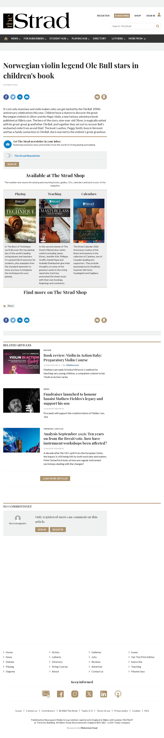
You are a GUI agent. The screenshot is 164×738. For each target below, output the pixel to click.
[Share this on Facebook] (6, 97)
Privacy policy (121, 710)
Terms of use (103, 710)
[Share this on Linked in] (20, 97)
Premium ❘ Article (53, 429)
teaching (48, 182)
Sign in (64, 90)
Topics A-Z (87, 710)
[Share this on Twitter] (13, 97)
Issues (134, 652)
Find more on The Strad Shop (55, 292)
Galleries (96, 652)
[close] (107, 90)
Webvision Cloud (89, 728)
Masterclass (138, 671)
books (56, 182)
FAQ (146, 710)
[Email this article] (27, 97)
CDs (70, 182)
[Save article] (104, 97)
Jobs (94, 656)
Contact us (97, 671)
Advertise (96, 666)
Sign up (11, 164)
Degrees (10, 671)
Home (9, 652)
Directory (57, 661)
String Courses (60, 666)
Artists (55, 652)
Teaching (54, 194)
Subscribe (122, 15)
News (11, 305)
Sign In (150, 15)
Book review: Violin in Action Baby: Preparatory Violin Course (73, 357)
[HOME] (6, 38)
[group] (136, 38)
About (55, 671)
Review (47, 350)
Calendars (88, 194)
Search (157, 26)
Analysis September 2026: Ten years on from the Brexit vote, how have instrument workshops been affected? (75, 438)
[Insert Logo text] (36, 27)
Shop (137, 15)
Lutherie (56, 656)
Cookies (136, 710)
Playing (20, 194)
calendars (78, 182)
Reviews (96, 661)
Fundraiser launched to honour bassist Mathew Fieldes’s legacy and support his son (73, 399)
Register (103, 15)
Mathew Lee (72, 365)
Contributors (48, 710)
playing (35, 182)
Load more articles (55, 478)
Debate (10, 661)
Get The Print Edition (142, 656)
